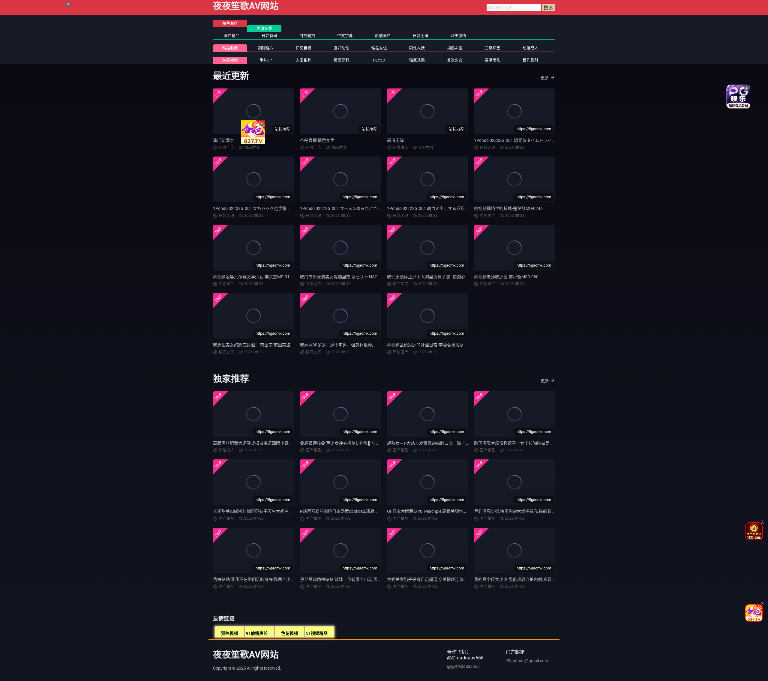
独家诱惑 (417, 60)
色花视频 (289, 633)
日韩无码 (420, 35)
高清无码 (395, 140)
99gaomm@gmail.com (527, 660)
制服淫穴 (266, 48)
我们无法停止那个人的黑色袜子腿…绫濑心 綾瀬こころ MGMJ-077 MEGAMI (456, 276)
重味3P (266, 60)
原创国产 (383, 35)
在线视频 (230, 60)
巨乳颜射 (530, 60)
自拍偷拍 (307, 35)
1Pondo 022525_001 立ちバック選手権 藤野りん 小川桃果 (267, 208)
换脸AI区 (455, 48)
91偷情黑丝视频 (261, 633)
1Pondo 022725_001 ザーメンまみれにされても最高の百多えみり (361, 208)
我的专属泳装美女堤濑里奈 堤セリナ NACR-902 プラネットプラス (361, 276)
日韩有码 (269, 35)
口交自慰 (303, 48)
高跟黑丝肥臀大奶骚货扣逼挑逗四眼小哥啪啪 (255, 443)
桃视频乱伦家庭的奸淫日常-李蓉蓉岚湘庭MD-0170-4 (435, 344)
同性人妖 (417, 48)
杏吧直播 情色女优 (317, 140)
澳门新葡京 (223, 140)
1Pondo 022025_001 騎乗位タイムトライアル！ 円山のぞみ (530, 140)
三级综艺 (492, 48)
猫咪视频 (229, 633)
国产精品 (231, 35)
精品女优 (379, 48)
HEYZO (379, 60)
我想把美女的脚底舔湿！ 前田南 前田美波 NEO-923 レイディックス (275, 344)
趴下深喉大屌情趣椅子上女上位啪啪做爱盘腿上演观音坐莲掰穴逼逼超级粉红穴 (547, 443)
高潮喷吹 (492, 60)
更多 (545, 77)
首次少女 (455, 60)
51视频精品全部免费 (325, 633)
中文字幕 (345, 35)
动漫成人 (530, 48)
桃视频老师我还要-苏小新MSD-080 (506, 276)
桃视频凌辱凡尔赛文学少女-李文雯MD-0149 (253, 276)
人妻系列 (303, 60)
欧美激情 (458, 35)
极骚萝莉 (341, 60)
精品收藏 (230, 48)
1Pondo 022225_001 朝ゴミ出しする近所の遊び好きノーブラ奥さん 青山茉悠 (459, 208)
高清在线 (264, 28)
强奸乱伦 (341, 48)
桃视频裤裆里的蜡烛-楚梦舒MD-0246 (508, 208)
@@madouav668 (463, 666)
